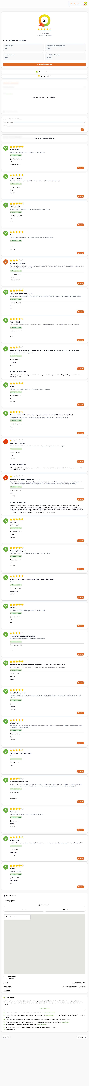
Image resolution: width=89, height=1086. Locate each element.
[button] (44, 1029)
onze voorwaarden (49, 1012)
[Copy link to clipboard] (71, 4)
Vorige (7, 1037)
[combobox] (44, 122)
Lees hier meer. (41, 1024)
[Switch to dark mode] (74, 4)
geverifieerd (65, 1022)
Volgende (81, 1037)
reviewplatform (49, 1015)
